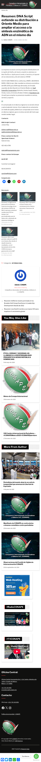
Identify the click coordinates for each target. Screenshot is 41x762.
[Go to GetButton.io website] (36, 760)
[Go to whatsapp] (36, 756)
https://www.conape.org (20, 287)
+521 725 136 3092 (13, 702)
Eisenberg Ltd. (34, 93)
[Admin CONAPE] (20, 275)
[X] (6, 707)
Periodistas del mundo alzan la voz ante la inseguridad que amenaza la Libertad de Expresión (18, 484)
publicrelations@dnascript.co (11, 132)
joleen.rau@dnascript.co (9, 129)
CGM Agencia (19, 741)
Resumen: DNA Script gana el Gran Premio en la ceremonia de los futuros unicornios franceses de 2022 (27, 206)
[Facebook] (3, 707)
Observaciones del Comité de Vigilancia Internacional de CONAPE (18, 563)
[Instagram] (10, 707)
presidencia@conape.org (9, 690)
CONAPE (14, 739)
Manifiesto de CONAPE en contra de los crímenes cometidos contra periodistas (18, 524)
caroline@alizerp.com (9, 173)
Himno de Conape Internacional (15, 396)
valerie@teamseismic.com (10, 150)
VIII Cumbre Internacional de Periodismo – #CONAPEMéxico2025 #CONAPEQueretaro (20, 434)
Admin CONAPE (7, 40)
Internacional (17, 263)
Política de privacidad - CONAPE (10, 714)
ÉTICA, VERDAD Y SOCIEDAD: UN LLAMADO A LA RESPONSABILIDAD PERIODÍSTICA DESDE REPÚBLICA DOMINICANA (17, 356)
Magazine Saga (25, 749)
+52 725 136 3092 (6, 688)
